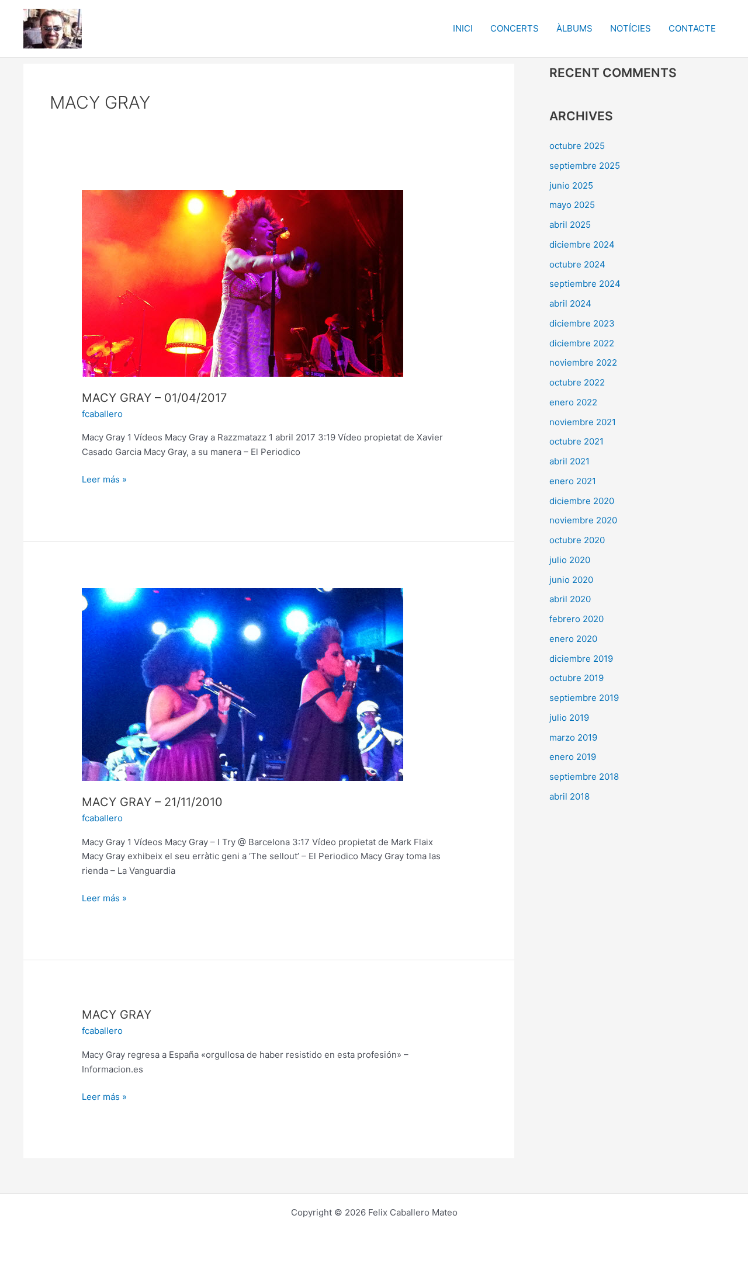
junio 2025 (571, 185)
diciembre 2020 (581, 500)
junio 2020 (571, 579)
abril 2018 (569, 796)
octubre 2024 (577, 264)
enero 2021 (572, 481)
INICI (463, 28)
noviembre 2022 (583, 362)
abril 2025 (570, 224)
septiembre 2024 (585, 283)
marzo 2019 (573, 737)
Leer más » (104, 479)
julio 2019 (569, 717)
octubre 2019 (576, 677)
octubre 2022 (577, 382)
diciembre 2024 (582, 244)
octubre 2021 (576, 441)
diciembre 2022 (581, 343)
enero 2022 (573, 402)
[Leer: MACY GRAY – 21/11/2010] (242, 683)
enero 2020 (573, 638)
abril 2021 (569, 461)
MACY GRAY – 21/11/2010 (152, 802)
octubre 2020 (577, 540)
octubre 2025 (577, 145)
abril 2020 (570, 599)
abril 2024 (570, 303)
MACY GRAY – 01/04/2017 (154, 398)
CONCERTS (514, 28)
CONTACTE (692, 28)
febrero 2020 (576, 618)
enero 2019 (572, 756)
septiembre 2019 (584, 697)
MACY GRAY (116, 1015)
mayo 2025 (572, 204)
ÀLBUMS (574, 28)
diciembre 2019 (581, 658)
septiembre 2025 (584, 165)
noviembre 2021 (582, 422)
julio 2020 (569, 559)
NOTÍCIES (630, 28)
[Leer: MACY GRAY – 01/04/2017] (242, 282)
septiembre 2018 (584, 776)
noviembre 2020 (583, 520)
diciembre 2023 (582, 323)
